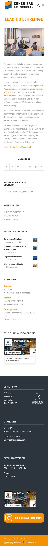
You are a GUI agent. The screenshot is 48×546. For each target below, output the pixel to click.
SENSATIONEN (11, 219)
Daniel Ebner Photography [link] (21, 146)
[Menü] (43, 5)
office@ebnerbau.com (13, 304)
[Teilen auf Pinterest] (30, 166)
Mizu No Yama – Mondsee (14, 264)
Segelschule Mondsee (13, 256)
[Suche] (37, 5)
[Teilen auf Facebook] (6, 166)
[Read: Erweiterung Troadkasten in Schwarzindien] (35, 247)
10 (29, 53)
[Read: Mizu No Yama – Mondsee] (35, 265)
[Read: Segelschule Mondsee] (35, 258)
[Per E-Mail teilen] (41, 166)
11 (31, 53)
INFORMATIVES (11, 215)
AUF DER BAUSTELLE (14, 212)
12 (34, 53)
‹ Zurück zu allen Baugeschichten (18, 191)
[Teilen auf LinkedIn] (35, 166)
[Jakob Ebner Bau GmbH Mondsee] (20, 5)
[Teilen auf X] (12, 166)
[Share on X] (18, 166)
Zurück (10, 42)
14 (38, 53)
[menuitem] (37, 5)
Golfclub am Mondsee (13, 239)
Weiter (38, 42)
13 (36, 53)
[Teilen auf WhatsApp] (24, 166)
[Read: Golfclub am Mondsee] (35, 240)
